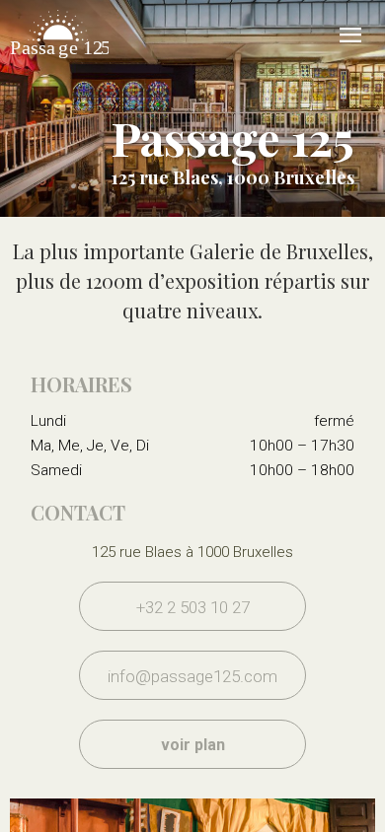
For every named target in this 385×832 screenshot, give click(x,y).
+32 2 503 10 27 (193, 607)
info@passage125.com (192, 676)
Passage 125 (59, 59)
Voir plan (193, 744)
